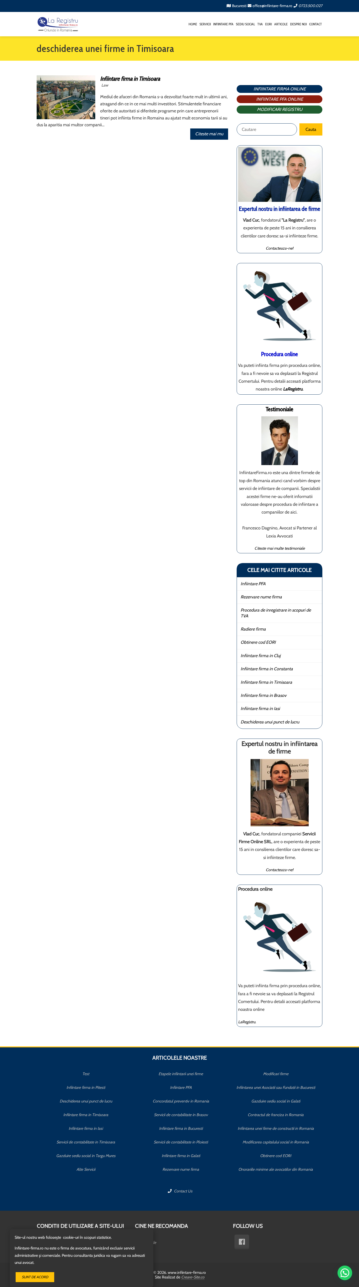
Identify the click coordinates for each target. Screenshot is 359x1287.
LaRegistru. (247, 1021)
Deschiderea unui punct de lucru (270, 722)
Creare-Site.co (192, 1277)
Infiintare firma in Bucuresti (181, 1128)
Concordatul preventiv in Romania (181, 1101)
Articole (281, 24)
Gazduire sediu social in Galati (275, 1101)
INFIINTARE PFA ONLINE (279, 99)
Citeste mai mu (209, 133)
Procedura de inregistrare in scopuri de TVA (276, 612)
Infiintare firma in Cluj (261, 655)
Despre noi (298, 24)
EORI (268, 24)
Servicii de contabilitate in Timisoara (85, 1142)
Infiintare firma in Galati (181, 1155)
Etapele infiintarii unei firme (180, 1074)
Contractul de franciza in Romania (276, 1114)
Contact (315, 24)
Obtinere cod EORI (258, 642)
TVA (260, 24)
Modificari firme (275, 1074)
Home (193, 24)
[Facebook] (241, 1242)
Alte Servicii (85, 1169)
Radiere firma (253, 629)
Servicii (205, 24)
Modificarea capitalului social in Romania (276, 1142)
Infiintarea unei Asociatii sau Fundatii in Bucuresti (275, 1087)
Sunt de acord (35, 1277)
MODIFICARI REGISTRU (279, 109)
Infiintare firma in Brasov (263, 695)
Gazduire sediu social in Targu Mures (86, 1155)
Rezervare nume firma (261, 597)
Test (85, 1074)
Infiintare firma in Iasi (260, 708)
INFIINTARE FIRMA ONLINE (279, 89)
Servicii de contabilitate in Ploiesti (181, 1142)
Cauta (311, 129)
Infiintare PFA (223, 24)
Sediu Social (245, 24)
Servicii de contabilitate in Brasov (181, 1114)
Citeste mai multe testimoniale (279, 548)
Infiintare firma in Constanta (267, 669)
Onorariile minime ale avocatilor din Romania (275, 1169)
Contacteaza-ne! (279, 248)
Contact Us (182, 1191)
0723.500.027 (310, 5)
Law (104, 85)
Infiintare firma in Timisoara (130, 78)
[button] (345, 1273)
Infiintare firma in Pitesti (85, 1087)
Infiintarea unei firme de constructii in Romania (276, 1128)
